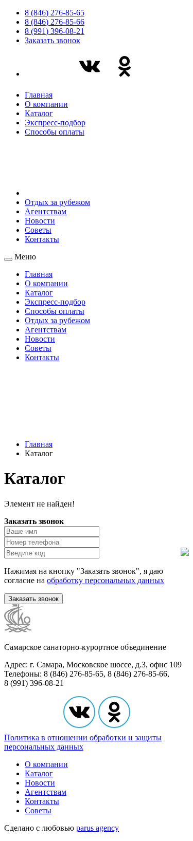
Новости (40, 220)
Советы (38, 230)
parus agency (97, 828)
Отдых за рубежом (57, 202)
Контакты (42, 239)
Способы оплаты (54, 131)
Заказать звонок (52, 40)
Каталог (39, 113)
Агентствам (45, 211)
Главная (38, 94)
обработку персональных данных (105, 580)
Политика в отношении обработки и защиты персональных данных (83, 742)
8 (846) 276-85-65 (54, 12)
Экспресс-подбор (55, 122)
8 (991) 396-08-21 (54, 31)
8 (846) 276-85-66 (54, 21)
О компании (46, 104)
